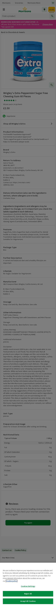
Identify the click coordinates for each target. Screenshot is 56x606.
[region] (28, 584)
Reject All (28, 594)
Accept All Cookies (27, 601)
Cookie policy (11, 581)
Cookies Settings (28, 586)
